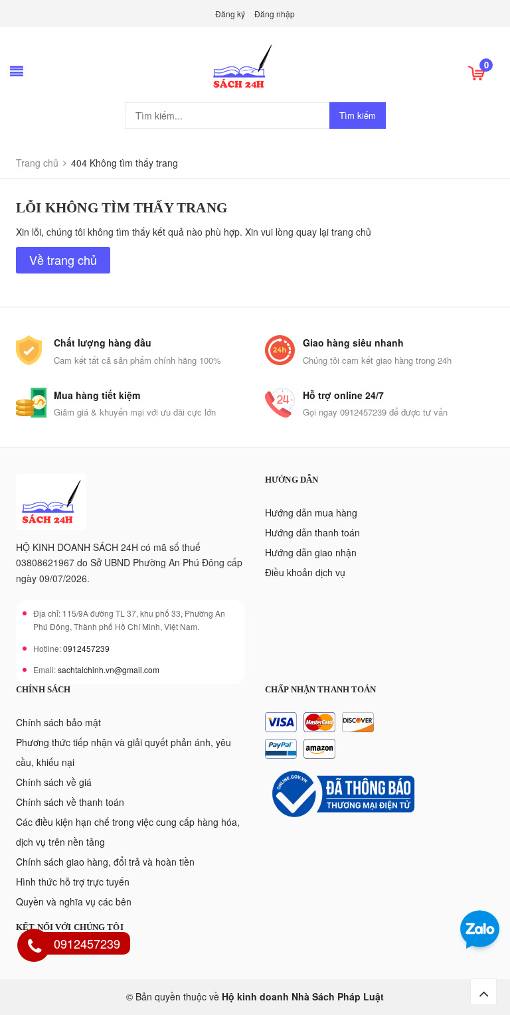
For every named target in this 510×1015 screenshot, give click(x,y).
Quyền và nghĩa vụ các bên (73, 901)
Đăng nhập (274, 13)
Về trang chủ (63, 259)
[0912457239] (34, 947)
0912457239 (86, 648)
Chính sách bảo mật (58, 722)
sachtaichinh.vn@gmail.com (108, 669)
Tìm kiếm (357, 115)
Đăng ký (230, 13)
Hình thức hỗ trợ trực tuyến (72, 881)
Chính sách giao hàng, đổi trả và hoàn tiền (105, 861)
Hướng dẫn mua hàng (311, 512)
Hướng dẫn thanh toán (312, 532)
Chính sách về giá (54, 782)
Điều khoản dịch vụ (305, 572)
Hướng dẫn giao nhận (311, 552)
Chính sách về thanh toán (70, 802)
